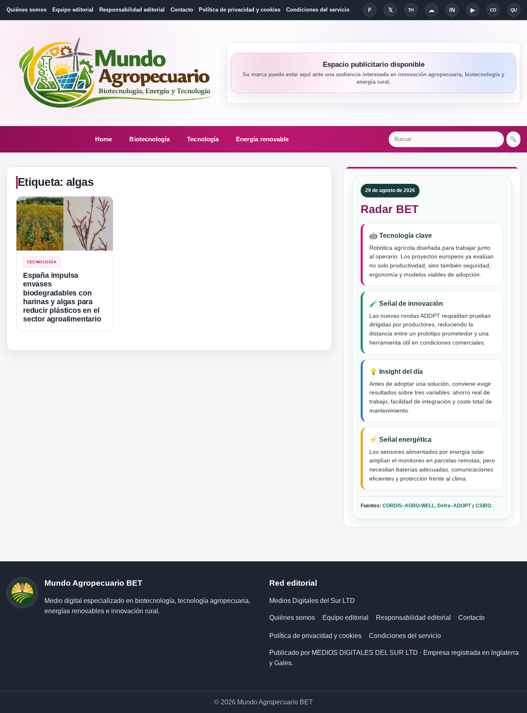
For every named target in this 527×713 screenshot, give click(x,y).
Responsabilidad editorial (132, 10)
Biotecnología (149, 139)
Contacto (181, 10)
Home (103, 139)
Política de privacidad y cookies (239, 10)
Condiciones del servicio (318, 10)
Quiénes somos (27, 10)
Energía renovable (262, 139)
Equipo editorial (72, 10)
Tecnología (203, 139)
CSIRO (483, 506)
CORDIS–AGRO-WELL (408, 506)
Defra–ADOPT (454, 506)
